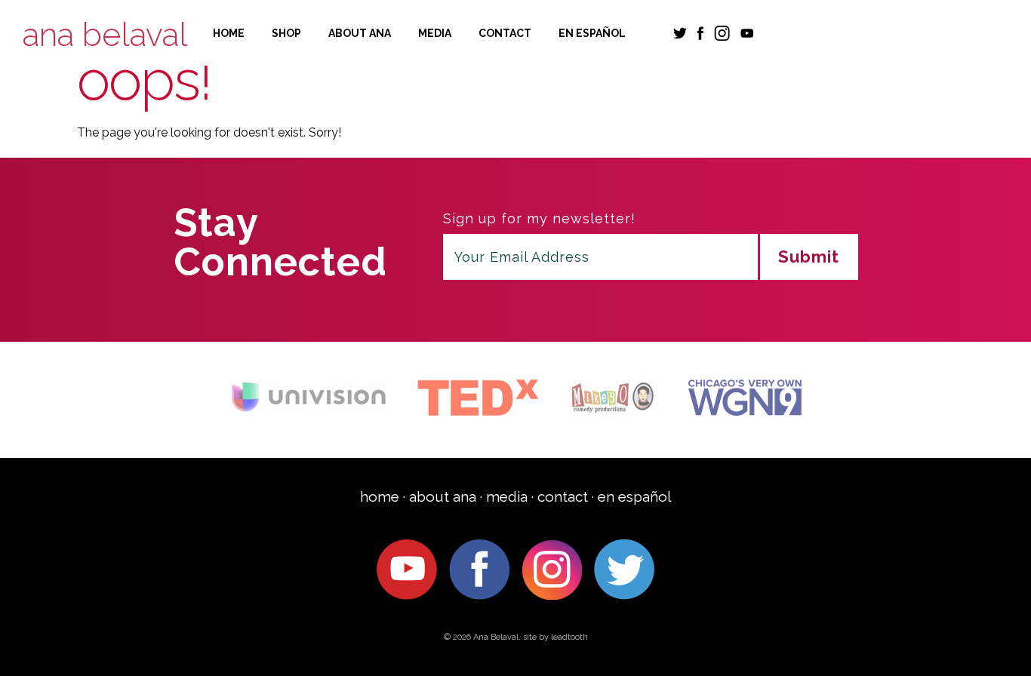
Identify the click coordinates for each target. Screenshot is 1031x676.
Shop (286, 33)
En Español (592, 33)
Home (229, 33)
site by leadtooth (555, 637)
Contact (505, 33)
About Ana (359, 33)
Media (434, 33)
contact (562, 496)
